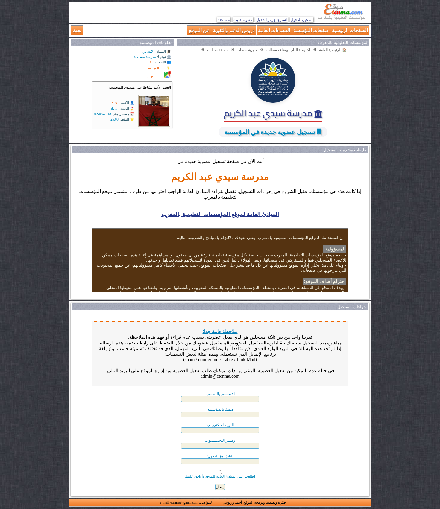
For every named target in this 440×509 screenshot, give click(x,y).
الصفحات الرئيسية (350, 30)
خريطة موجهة (154, 76)
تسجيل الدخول (301, 20)
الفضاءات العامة (274, 30)
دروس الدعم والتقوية (234, 30)
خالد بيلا (112, 103)
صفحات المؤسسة (311, 30)
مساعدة (224, 20)
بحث (76, 30)
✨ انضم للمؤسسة (158, 68)
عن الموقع (199, 30)
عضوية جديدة (242, 20)
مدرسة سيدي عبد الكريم (269, 113)
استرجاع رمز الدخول (271, 20)
